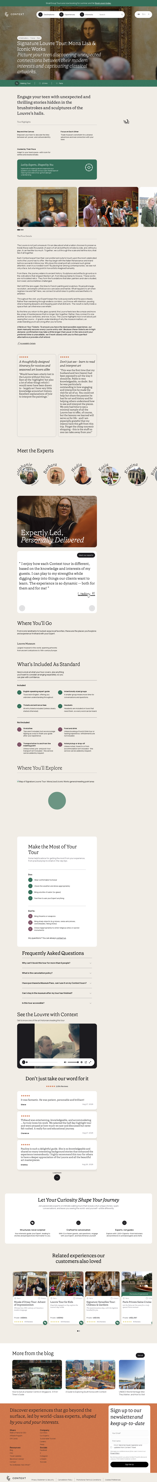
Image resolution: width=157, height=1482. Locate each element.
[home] (15, 16)
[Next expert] (92, 608)
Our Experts (44, 1435)
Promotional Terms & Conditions (88, 1480)
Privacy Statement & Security (43, 1480)
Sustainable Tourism (48, 1438)
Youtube (43, 1462)
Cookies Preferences (112, 1480)
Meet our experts (86, 555)
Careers (43, 1441)
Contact (13, 1462)
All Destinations (23, 38)
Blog (11, 1450)
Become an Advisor (17, 1459)
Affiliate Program (16, 1435)
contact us (61, 938)
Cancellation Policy (65, 1480)
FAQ (11, 1453)
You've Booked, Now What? (20, 1465)
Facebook (43, 1450)
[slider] (42, 1062)
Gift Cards (14, 1438)
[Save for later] (44, 1274)
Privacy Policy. (115, 1453)
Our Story (43, 1433)
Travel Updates (15, 1456)
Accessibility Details (27, 343)
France (32, 38)
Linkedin (43, 1459)
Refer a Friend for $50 (18, 1433)
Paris (38, 38)
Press (42, 1444)
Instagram (44, 1456)
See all (140, 1355)
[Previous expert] (22, 608)
